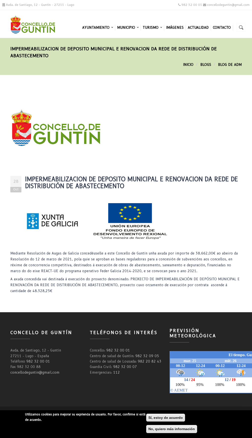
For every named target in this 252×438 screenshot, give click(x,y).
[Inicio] (36, 23)
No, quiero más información (171, 429)
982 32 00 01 (38, 361)
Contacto (222, 27)
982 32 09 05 (147, 356)
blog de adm (230, 64)
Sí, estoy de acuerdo (165, 418)
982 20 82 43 (149, 361)
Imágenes (175, 27)
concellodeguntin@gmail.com (35, 372)
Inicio (188, 64)
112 (116, 372)
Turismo (151, 27)
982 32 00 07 (125, 367)
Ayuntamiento (96, 27)
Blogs (205, 64)
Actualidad (198, 27)
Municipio (126, 27)
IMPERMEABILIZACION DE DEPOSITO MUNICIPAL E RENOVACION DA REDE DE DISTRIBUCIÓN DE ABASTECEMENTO (131, 183)
